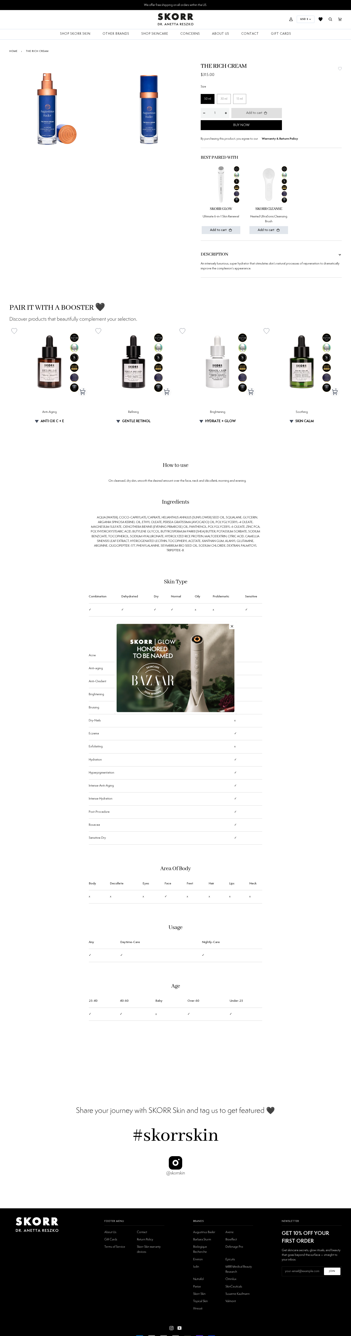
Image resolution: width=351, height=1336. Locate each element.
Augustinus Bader (204, 1232)
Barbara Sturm (202, 1239)
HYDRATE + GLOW (220, 421)
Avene (229, 1232)
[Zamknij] (232, 626)
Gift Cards (110, 1239)
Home (13, 51)
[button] (340, 68)
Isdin (196, 1266)
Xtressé (198, 1308)
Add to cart (254, 113)
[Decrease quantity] (204, 113)
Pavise (197, 1286)
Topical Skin (200, 1301)
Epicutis (230, 1259)
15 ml (240, 98)
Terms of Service (114, 1246)
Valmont (230, 1301)
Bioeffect (231, 1239)
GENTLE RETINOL (136, 421)
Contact (142, 1232)
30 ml (223, 98)
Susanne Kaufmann (237, 1294)
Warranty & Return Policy (280, 138)
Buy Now (241, 125)
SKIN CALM (304, 421)
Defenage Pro (234, 1246)
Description (214, 254)
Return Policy (145, 1239)
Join (332, 1271)
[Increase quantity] (225, 113)
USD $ (304, 19)
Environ (198, 1259)
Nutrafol (198, 1279)
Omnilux (230, 1279)
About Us (110, 1232)
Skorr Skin (199, 1294)
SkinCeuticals (233, 1286)
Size (203, 86)
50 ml (207, 98)
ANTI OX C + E (52, 421)
